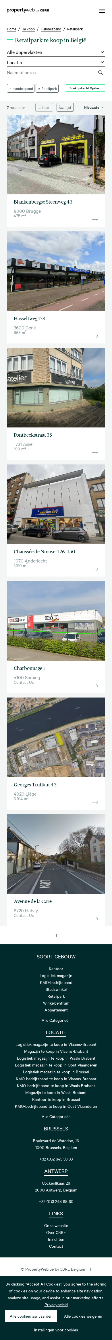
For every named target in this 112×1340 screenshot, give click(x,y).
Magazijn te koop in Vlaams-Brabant (56, 1051)
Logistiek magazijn (56, 975)
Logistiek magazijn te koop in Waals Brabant (56, 1058)
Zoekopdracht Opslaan (85, 88)
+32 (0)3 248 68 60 (56, 1201)
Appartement (56, 1010)
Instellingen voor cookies (56, 1330)
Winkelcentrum (56, 1003)
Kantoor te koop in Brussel (56, 1099)
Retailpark (56, 996)
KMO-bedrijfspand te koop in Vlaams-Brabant (56, 1078)
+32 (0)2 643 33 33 (56, 1159)
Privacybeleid (56, 1304)
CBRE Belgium (72, 1269)
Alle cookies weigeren (83, 1316)
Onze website (56, 1225)
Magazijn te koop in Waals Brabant (56, 1092)
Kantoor (56, 968)
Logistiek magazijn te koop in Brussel (56, 1072)
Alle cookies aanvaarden (31, 1316)
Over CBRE (56, 1232)
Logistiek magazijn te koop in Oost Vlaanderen (56, 1065)
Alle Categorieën (56, 1020)
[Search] (100, 72)
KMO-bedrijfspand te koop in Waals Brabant (56, 1085)
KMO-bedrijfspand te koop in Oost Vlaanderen (56, 1106)
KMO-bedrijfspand (56, 982)
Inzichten (56, 1239)
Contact (56, 1246)
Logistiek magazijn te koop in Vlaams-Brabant (56, 1044)
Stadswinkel (56, 989)
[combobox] (50, 72)
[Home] (28, 11)
